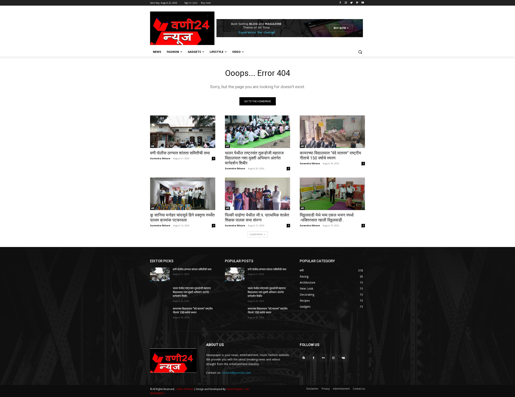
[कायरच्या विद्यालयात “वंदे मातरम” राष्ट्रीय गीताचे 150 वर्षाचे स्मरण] (332, 131)
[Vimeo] (357, 3)
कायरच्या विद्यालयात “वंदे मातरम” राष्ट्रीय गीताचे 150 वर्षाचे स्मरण (330, 155)
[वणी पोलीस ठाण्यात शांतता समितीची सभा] (182, 131)
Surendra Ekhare (160, 158)
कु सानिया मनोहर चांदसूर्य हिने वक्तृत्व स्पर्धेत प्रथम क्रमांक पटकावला (182, 217)
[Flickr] (323, 358)
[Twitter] (351, 3)
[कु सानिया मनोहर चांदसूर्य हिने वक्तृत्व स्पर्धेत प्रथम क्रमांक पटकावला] (182, 194)
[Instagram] (346, 3)
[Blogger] (304, 358)
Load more (256, 234)
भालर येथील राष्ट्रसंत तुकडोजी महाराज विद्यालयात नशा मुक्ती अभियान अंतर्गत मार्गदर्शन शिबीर (254, 158)
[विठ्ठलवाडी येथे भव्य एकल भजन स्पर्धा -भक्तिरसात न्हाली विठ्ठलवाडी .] (332, 194)
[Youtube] (362, 3)
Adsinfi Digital (234, 389)
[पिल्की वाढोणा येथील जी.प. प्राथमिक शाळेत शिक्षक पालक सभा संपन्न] (257, 194)
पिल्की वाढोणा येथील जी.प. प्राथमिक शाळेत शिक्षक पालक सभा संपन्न (257, 217)
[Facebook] (340, 3)
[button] (360, 52)
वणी (152, 146)
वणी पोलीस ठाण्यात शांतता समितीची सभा (180, 153)
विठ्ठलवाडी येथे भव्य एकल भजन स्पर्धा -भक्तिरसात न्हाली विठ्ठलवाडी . (327, 217)
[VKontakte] (343, 358)
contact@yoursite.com (236, 373)
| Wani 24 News (184, 389)
